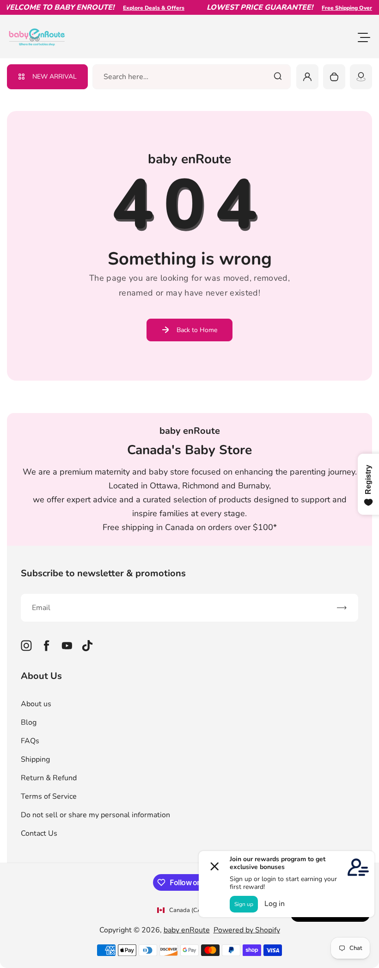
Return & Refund (49, 778)
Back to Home (197, 330)
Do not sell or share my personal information (95, 815)
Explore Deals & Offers (146, 8)
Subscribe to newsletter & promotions (103, 573)
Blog (29, 722)
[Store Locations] (361, 76)
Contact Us (39, 833)
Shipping (35, 759)
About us (36, 704)
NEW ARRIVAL (54, 76)
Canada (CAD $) (191, 910)
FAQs (30, 741)
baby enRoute (187, 930)
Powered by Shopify (247, 930)
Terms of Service (49, 796)
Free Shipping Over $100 (346, 8)
